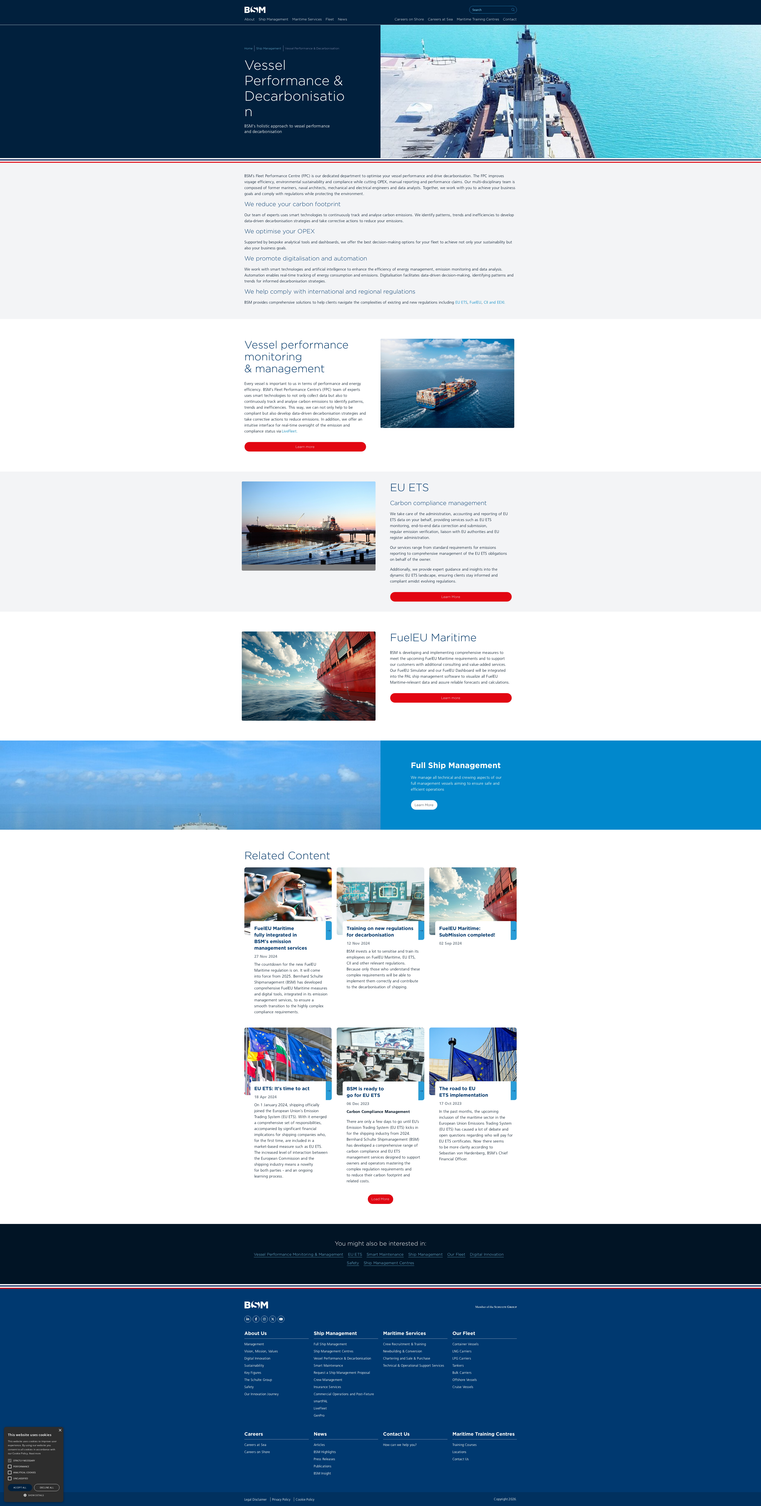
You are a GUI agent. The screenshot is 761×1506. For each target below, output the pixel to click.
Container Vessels (465, 1344)
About (249, 19)
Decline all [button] (47, 1487)
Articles (319, 1445)
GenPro (319, 1415)
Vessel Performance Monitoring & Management (298, 1254)
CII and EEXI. (495, 302)
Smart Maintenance (385, 1254)
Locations (459, 1452)
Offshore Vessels (464, 1380)
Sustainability (254, 1365)
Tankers (458, 1365)
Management (254, 1344)
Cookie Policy (305, 1499)
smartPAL (321, 1401)
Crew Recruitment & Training (404, 1344)
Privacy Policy (281, 1499)
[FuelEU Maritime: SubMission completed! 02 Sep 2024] (473, 901)
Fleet (330, 19)
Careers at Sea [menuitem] (440, 19)
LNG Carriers (461, 1351)
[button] (10, 1461)
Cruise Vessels (462, 1387)
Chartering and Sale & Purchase (406, 1358)
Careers (253, 1434)
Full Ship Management (330, 1344)
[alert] (33, 1464)
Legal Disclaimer (256, 1499)
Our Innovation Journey (261, 1394)
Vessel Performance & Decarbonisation (342, 1358)
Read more (35, 1453)
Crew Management (328, 1380)
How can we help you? (400, 1445)
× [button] (59, 1430)
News (342, 19)
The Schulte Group (258, 1380)
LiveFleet (320, 1408)
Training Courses (464, 1445)
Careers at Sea (255, 1445)
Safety (353, 1262)
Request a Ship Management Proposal (342, 1372)
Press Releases (324, 1459)
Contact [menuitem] (510, 19)
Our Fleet (456, 1254)
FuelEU (475, 302)
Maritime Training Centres (478, 19)
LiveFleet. (290, 430)
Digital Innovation (487, 1254)
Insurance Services (327, 1387)
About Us (255, 1333)
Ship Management (273, 19)
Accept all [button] (20, 1487)
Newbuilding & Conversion (402, 1351)
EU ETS (461, 302)
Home (248, 48)
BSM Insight (322, 1473)
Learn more (305, 447)
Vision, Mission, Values (261, 1351)
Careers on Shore (257, 1452)
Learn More (450, 597)
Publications (322, 1466)
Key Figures (252, 1372)
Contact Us (396, 1434)
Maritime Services (307, 19)
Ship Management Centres (389, 1262)
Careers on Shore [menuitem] (409, 19)
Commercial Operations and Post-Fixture (344, 1394)
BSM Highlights (325, 1452)
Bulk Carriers (462, 1372)
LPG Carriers (461, 1358)
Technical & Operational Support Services (413, 1365)
